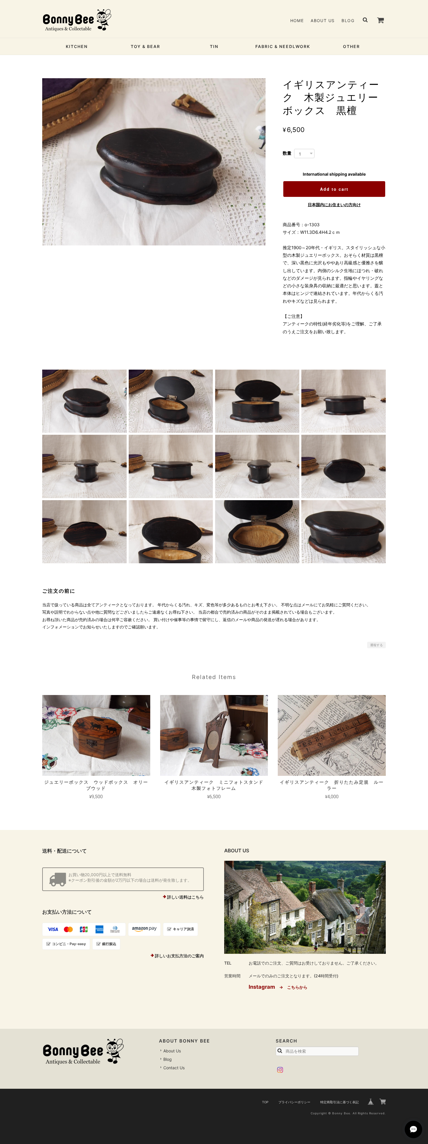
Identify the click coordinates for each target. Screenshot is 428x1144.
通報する (376, 645)
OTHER (351, 46)
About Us (323, 20)
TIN (214, 46)
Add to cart (334, 189)
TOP (265, 1102)
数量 (287, 153)
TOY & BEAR (145, 46)
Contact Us (174, 1067)
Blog (348, 20)
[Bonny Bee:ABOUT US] (305, 907)
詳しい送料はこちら (185, 896)
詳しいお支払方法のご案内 (179, 955)
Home (297, 20)
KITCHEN (77, 46)
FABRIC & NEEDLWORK (282, 46)
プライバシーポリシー (294, 1102)
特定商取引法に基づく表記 (339, 1102)
